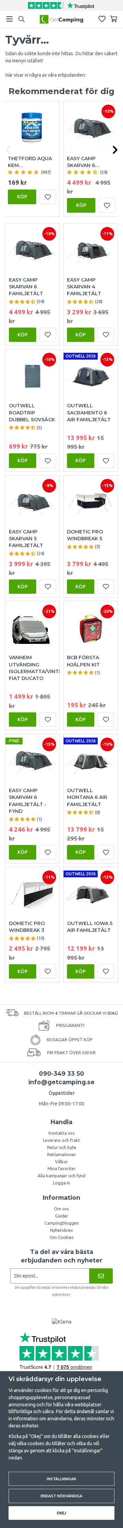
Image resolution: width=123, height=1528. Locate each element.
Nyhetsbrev (61, 1230)
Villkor (61, 1161)
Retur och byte (61, 1147)
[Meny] (9, 18)
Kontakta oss (62, 1133)
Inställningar (61, 1479)
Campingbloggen (61, 1223)
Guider (61, 1215)
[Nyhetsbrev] (101, 1276)
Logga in (61, 1182)
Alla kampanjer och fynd (61, 1175)
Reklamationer (61, 1154)
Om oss (61, 1208)
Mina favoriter (61, 1168)
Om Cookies (62, 1237)
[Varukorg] (114, 18)
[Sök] (21, 19)
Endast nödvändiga (61, 1496)
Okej (61, 1513)
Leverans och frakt (61, 1140)
